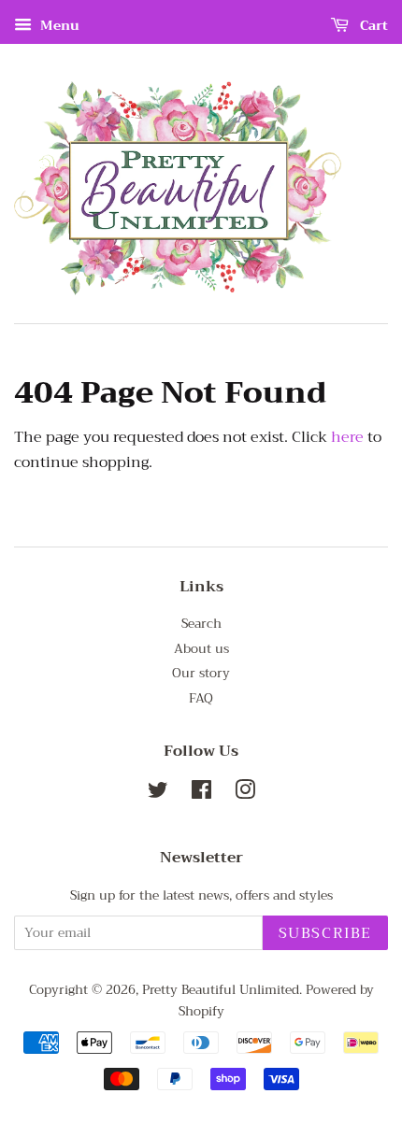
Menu (57, 25)
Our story (201, 673)
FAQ (201, 698)
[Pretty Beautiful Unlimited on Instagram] (245, 793)
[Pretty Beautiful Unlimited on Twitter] (158, 793)
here (347, 437)
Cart (372, 25)
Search (201, 623)
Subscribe (325, 933)
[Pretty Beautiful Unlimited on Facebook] (201, 793)
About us (201, 649)
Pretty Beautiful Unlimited (220, 990)
